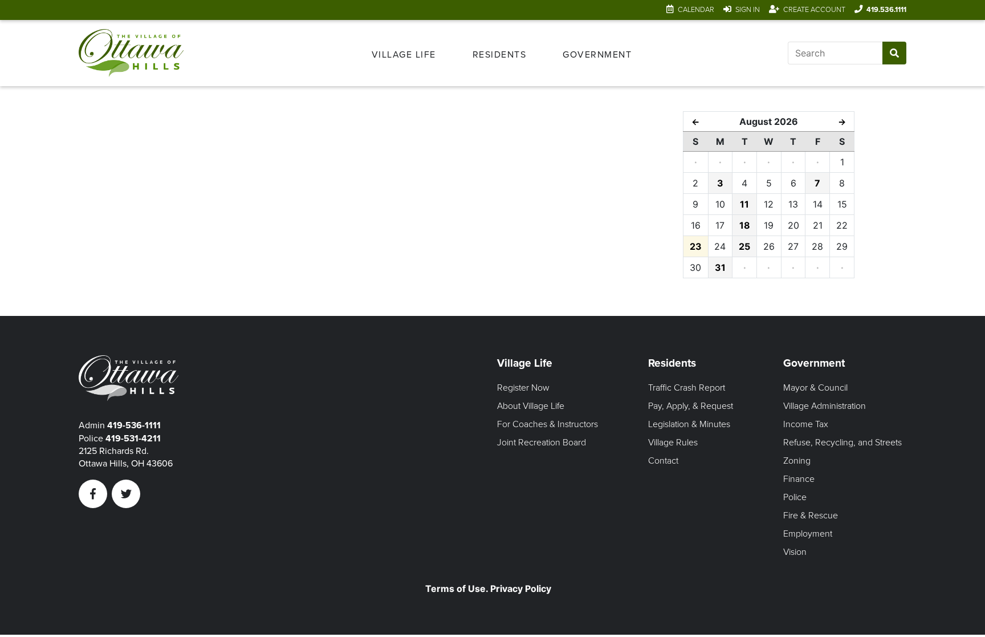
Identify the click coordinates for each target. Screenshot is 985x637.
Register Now (523, 387)
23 (696, 246)
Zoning (797, 460)
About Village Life (530, 406)
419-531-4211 (133, 438)
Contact (663, 460)
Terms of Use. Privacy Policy (488, 588)
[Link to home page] (138, 53)
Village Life (404, 54)
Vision (795, 552)
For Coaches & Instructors (547, 424)
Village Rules (673, 442)
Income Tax (805, 424)
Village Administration (824, 406)
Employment (807, 533)
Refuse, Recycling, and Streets (842, 442)
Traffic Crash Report (686, 387)
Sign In (747, 9)
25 (744, 246)
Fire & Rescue (810, 515)
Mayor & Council (815, 387)
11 (744, 204)
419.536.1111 (886, 9)
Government (597, 54)
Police (795, 497)
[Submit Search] (894, 53)
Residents (500, 54)
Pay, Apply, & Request (690, 406)
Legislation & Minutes (689, 424)
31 (720, 267)
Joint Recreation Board (541, 442)
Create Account (814, 9)
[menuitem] (404, 53)
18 (744, 225)
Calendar (696, 9)
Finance (799, 479)
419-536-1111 (134, 425)
